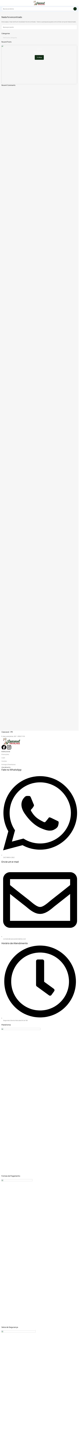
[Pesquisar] (75, 8)
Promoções (5, 754)
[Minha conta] (76, 3)
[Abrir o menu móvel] (2, 3)
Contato (4, 761)
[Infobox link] (39, 732)
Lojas (3, 758)
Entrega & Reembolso (8, 764)
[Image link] (11, 741)
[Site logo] (39, 3)
